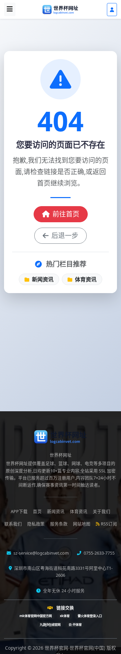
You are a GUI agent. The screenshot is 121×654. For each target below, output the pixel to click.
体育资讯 (85, 279)
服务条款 (59, 524)
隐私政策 (36, 524)
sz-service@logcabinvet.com (40, 553)
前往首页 (65, 214)
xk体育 (65, 616)
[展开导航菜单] (9, 9)
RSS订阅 (109, 524)
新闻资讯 (42, 279)
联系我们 (13, 524)
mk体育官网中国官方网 (35, 616)
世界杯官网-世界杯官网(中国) (76, 648)
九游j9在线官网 (50, 624)
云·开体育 (75, 624)
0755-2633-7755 (99, 553)
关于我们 (101, 511)
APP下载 (19, 511)
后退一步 (64, 235)
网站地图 (81, 524)
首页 (37, 511)
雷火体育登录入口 (90, 616)
